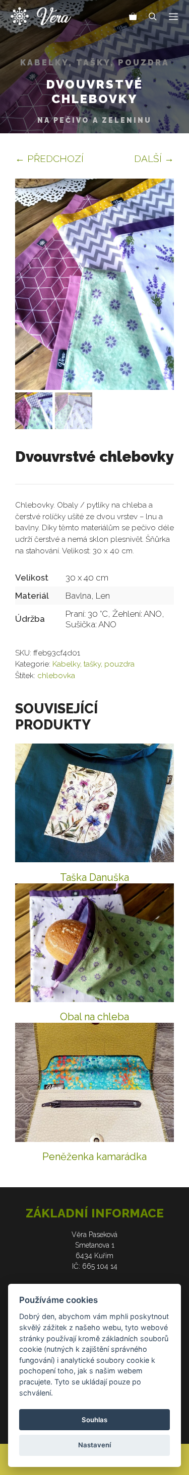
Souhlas (94, 1420)
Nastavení (94, 1445)
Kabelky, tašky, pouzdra (94, 62)
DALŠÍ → (154, 158)
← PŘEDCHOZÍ (49, 158)
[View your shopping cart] (133, 17)
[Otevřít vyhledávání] (153, 17)
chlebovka (56, 675)
